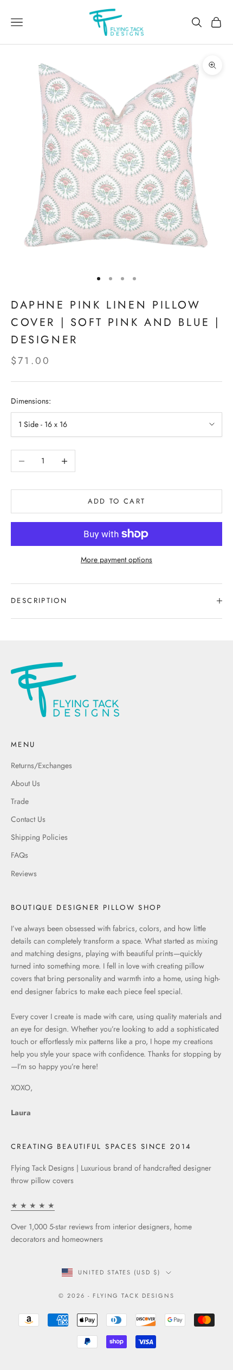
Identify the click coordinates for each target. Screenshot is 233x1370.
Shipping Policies (39, 837)
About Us (25, 783)
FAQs (19, 855)
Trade (20, 801)
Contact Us (28, 819)
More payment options (116, 559)
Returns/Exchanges (41, 765)
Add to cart (117, 501)
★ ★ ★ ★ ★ (33, 1205)
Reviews (24, 873)
